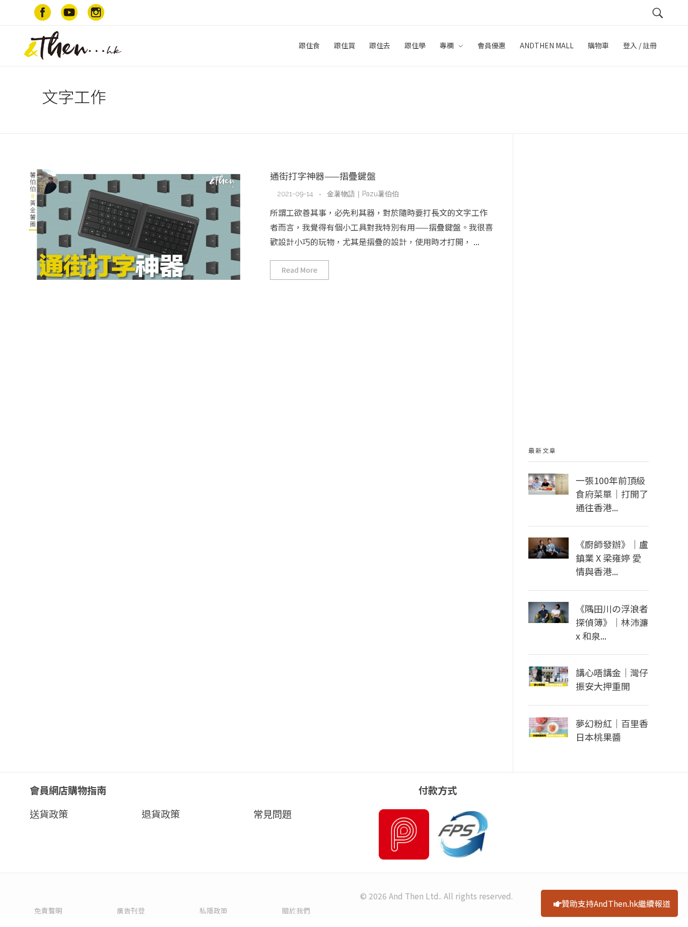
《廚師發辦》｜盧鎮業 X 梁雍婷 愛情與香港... (612, 557)
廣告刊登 (131, 910)
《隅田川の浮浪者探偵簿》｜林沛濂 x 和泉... (612, 622)
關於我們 (296, 910)
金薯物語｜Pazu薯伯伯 (363, 194)
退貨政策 (161, 814)
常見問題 (272, 814)
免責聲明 (48, 910)
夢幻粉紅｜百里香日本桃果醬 (612, 730)
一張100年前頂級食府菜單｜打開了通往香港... (612, 494)
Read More (299, 270)
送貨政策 (49, 814)
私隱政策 (213, 910)
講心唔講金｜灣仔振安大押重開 (612, 679)
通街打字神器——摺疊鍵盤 (323, 175)
